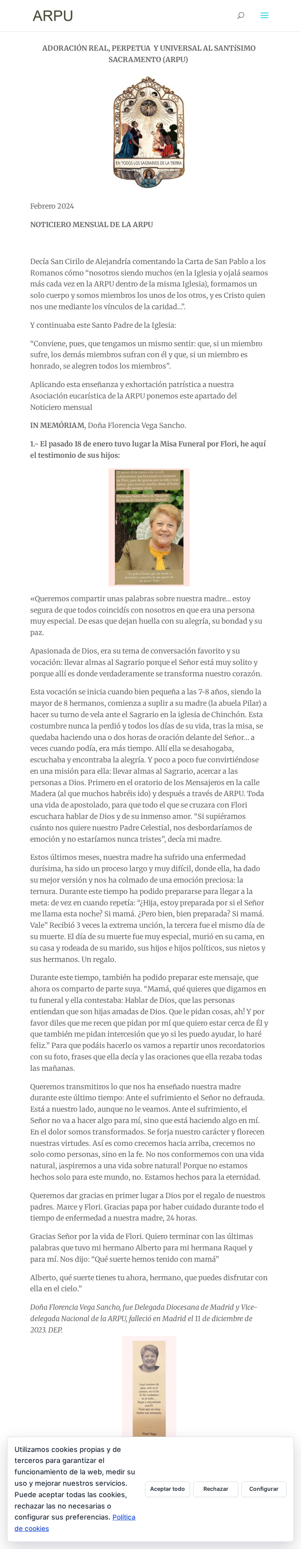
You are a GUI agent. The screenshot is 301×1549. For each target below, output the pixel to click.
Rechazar (215, 1488)
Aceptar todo (167, 1488)
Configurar (264, 1488)
